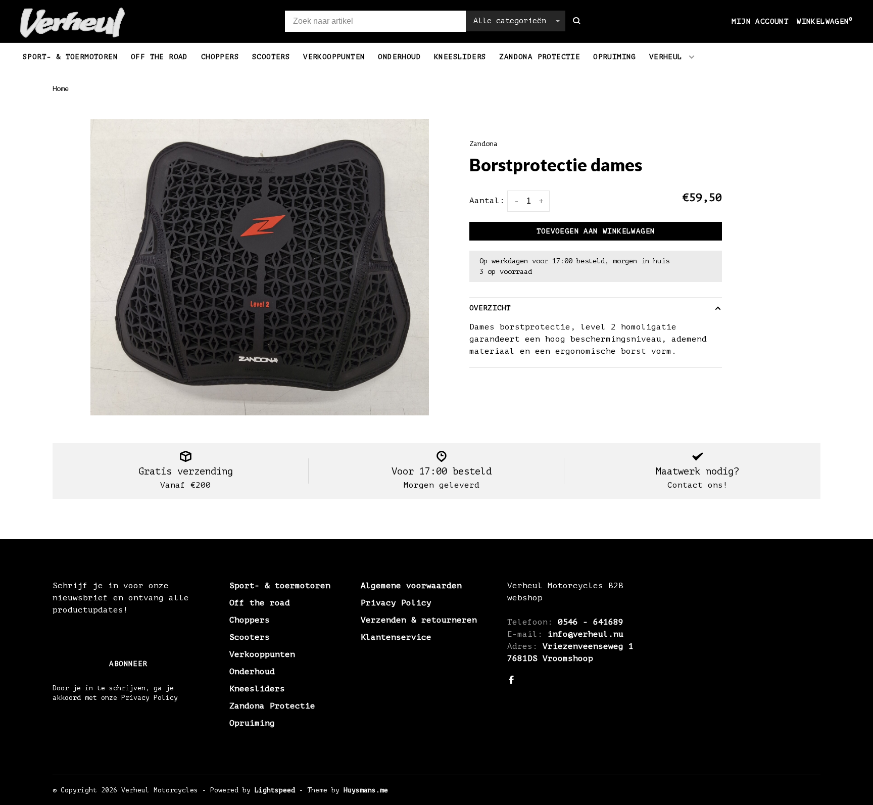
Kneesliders (460, 57)
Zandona (483, 144)
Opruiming (614, 57)
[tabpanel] (259, 267)
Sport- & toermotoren (70, 57)
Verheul (666, 57)
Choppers (220, 57)
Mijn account (760, 21)
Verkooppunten (334, 57)
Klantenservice (396, 637)
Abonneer (128, 664)
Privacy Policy (396, 602)
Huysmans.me (366, 790)
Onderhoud (399, 57)
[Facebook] (511, 680)
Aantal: (487, 200)
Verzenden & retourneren (419, 620)
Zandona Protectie (539, 57)
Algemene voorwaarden (411, 585)
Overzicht (490, 308)
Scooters (271, 57)
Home (61, 88)
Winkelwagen (825, 21)
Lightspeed (275, 790)
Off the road (159, 57)
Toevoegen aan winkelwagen (596, 231)
